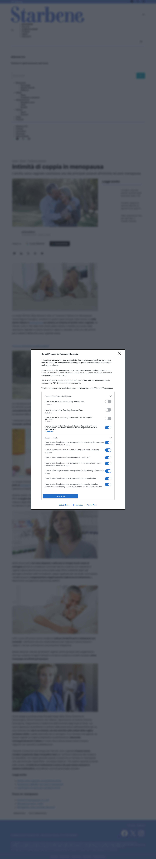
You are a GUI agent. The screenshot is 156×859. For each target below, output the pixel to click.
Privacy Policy (92, 505)
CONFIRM (60, 496)
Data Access (78, 505)
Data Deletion (64, 505)
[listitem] (78, 396)
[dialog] (78, 429)
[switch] (108, 401)
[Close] (120, 354)
